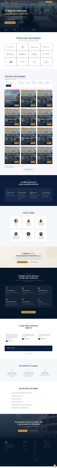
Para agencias (28, 1)
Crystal (35, 444)
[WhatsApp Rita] (54, 465)
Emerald (35, 452)
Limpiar (8, 85)
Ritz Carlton (35, 460)
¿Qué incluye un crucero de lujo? (28, 396)
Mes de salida (40, 81)
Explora (35, 449)
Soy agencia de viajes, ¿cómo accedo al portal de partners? (28, 404)
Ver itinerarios (20, 22)
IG (5, 450)
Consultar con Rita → (28, 169)
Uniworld (35, 457)
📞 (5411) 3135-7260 (46, 444)
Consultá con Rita (49, 1)
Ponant (35, 446)
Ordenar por (47, 81)
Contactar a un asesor (33, 430)
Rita (24, 1)
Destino (20, 81)
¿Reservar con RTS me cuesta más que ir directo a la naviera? (28, 393)
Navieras (13, 1)
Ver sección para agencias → (28, 312)
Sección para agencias (41, 1)
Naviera (26, 81)
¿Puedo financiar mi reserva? (28, 398)
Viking (34, 455)
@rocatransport (26, 353)
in (49, 348)
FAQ (31, 1)
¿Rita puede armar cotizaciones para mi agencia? (28, 407)
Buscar (7, 81)
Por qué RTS (21, 1)
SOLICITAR (16, 105)
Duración (33, 81)
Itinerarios (16, 1)
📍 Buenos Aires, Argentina (47, 443)
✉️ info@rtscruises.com (47, 446)
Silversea (35, 443)
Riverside (35, 454)
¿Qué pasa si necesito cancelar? (28, 401)
